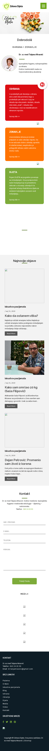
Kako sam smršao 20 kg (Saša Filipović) (21, 389)
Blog (5, 691)
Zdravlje (6, 697)
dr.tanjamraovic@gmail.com (20, 669)
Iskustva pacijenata (11, 687)
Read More (11, 333)
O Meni (6, 684)
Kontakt (6, 710)
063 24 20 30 (28, 509)
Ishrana (6, 694)
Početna (6, 681)
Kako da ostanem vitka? (21, 316)
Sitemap (27, 741)
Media (5, 704)
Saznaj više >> (14, 116)
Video (5, 707)
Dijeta (5, 700)
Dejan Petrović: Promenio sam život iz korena (23, 461)
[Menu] (43, 6)
